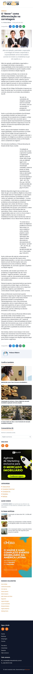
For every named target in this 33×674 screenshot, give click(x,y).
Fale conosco (5, 653)
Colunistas (4, 648)
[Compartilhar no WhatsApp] (23, 26)
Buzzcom (27, 669)
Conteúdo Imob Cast (8, 489)
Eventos (3, 650)
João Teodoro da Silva (6, 596)
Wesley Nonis (4, 611)
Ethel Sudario (4, 594)
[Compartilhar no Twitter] (13, 26)
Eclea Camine (4, 591)
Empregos (4, 639)
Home (3, 634)
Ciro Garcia (4, 589)
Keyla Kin (3, 599)
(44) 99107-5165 (7, 663)
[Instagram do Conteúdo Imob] (2, 445)
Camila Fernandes (6, 586)
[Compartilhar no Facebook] (10, 26)
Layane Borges (5, 601)
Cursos (3, 641)
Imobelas (5, 494)
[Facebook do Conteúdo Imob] (6, 445)
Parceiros (4, 645)
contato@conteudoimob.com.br (12, 660)
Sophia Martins (5, 608)
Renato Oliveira (5, 606)
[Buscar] (30, 436)
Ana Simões (4, 584)
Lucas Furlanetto (5, 603)
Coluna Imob (6, 487)
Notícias (4, 496)
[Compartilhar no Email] (20, 26)
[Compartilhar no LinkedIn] (17, 26)
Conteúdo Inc (6, 491)
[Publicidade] (16, 465)
